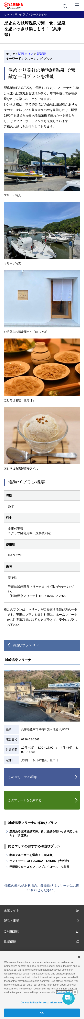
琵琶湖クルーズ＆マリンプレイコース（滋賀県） (40, 866)
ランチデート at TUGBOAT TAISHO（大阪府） (40, 860)
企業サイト (11, 910)
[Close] (79, 957)
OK (42, 1012)
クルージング (33, 58)
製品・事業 (11, 920)
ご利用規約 (11, 931)
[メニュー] (77, 5)
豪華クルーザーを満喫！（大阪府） (32, 855)
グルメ (48, 58)
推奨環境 (10, 942)
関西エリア (25, 54)
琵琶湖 (41, 54)
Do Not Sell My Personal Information (42, 1002)
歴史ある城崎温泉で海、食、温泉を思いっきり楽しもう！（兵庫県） (43, 833)
